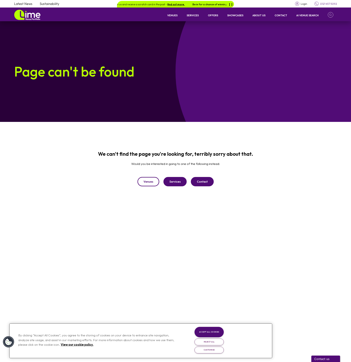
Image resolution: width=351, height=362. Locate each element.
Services (193, 15)
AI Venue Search (307, 15)
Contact (281, 15)
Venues (172, 15)
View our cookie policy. (77, 344)
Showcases (235, 15)
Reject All (209, 342)
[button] (332, 14)
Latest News (23, 4)
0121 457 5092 (328, 3)
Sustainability (49, 4)
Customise (209, 350)
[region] (140, 340)
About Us (258, 15)
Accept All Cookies (209, 332)
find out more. (171, 4)
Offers (213, 15)
